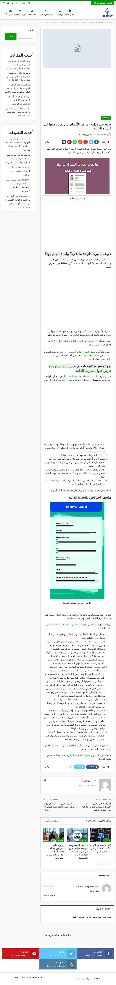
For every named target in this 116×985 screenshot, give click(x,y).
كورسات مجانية (20, 14)
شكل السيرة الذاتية (86, 352)
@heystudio (52, 935)
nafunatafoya (24, 196)
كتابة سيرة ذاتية (70, 380)
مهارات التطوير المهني (46, 14)
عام (10, 14)
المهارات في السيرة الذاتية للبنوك (80, 341)
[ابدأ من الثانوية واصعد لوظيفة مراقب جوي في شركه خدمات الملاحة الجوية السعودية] (77, 835)
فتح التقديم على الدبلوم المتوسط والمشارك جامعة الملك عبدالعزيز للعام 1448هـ (17, 88)
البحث (30, 30)
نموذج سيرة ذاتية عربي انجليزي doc (79, 755)
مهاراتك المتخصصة (58, 710)
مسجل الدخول (91, 917)
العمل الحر (32, 14)
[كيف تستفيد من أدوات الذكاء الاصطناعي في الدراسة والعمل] (100, 835)
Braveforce (25, 180)
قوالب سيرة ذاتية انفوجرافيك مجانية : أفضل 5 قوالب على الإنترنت (17, 159)
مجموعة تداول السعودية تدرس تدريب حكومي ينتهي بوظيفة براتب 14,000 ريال (18, 76)
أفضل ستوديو (20, 977)
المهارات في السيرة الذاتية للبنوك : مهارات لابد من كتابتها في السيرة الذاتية (96, 806)
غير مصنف (106, 117)
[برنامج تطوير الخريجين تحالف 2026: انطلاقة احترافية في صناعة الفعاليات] (53, 835)
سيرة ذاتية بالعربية (87, 490)
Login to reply (48, 896)
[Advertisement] (77, 92)
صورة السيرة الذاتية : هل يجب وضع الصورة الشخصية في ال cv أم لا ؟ (59, 806)
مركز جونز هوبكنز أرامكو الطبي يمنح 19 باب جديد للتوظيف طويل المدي (19, 100)
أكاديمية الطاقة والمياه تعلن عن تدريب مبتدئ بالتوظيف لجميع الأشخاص (18, 112)
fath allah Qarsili (85, 886)
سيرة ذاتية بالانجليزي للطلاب (78, 624)
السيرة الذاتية (70, 14)
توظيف (60, 14)
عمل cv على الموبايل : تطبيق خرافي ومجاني (20, 171)
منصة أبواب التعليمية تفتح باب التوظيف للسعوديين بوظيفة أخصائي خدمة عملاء (18, 65)
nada (28, 167)
